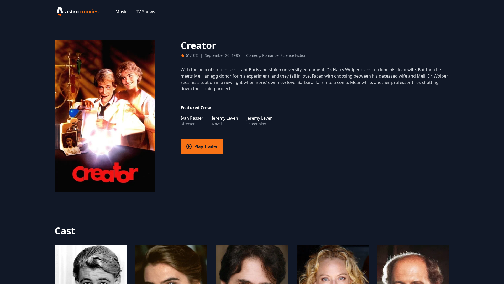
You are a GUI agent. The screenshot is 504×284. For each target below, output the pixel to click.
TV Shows (145, 11)
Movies (123, 11)
